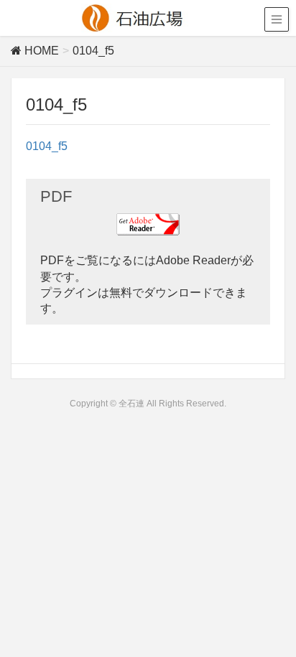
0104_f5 (47, 146)
